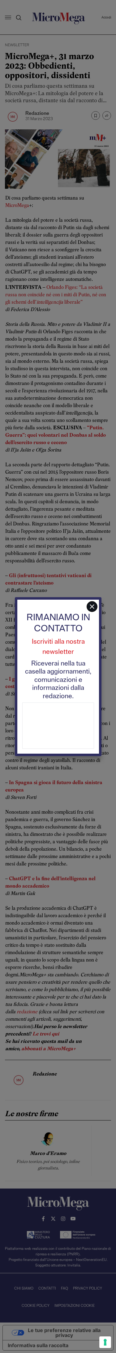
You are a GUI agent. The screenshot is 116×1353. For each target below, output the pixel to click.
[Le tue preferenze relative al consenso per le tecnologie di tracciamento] (105, 1342)
